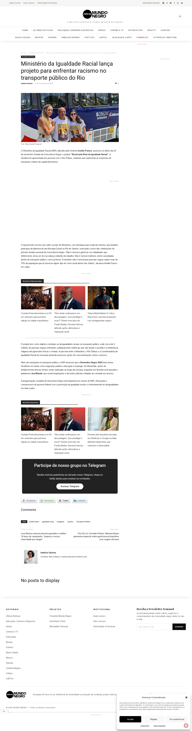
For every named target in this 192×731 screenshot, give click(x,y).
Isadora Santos (26, 83)
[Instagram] (163, 3)
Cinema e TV (117, 30)
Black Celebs (22, 37)
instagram (60, 522)
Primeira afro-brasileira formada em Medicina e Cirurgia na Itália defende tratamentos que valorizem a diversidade (102, 440)
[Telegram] (182, 3)
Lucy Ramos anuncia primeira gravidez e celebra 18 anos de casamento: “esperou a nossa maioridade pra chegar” (43, 536)
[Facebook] (174, 3)
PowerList (143, 37)
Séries (102, 30)
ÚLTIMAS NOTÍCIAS (36, 53)
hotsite (84, 381)
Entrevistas (135, 30)
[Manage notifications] (186, 725)
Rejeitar (153, 719)
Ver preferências (176, 719)
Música (39, 37)
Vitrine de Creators (165, 37)
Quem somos (15, 3)
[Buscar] (180, 16)
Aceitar (130, 719)
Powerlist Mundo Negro (61, 616)
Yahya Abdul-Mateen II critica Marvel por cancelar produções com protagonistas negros (102, 317)
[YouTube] (171, 3)
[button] (186, 697)
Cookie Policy (145, 725)
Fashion (165, 30)
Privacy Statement (159, 725)
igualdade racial (48, 522)
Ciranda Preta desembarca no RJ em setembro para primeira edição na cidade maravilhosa (36, 317)
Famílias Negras (70, 37)
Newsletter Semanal (151, 3)
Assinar (179, 627)
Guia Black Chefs (122, 37)
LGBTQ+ (103, 37)
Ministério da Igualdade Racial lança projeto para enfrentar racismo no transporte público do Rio (67, 70)
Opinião (52, 37)
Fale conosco (29, 3)
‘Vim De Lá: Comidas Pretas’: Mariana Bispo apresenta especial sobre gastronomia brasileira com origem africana (96, 536)
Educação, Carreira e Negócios (75, 30)
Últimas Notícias (43, 30)
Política (89, 37)
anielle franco (34, 522)
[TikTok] (167, 3)
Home (25, 30)
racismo (70, 522)
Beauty (152, 30)
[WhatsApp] (178, 3)
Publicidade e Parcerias (47, 3)
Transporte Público (83, 522)
